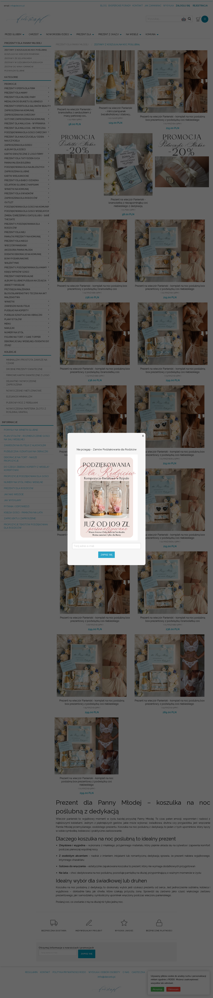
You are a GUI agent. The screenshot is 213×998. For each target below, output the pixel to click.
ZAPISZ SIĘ (106, 554)
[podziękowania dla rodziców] (106, 497)
